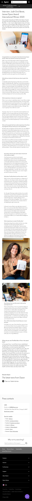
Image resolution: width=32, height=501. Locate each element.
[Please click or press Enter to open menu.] (2, 2)
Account (4, 462)
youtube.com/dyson (14, 421)
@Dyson (12, 425)
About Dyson (5, 475)
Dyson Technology (14, 431)
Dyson (11, 429)
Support (4, 471)
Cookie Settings (18, 489)
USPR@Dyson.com (14, 407)
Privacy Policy (5, 489)
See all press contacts (8, 411)
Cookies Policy (11, 489)
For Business (5, 467)
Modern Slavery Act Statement (17, 491)
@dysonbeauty (13, 427)
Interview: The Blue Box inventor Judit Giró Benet (10, 6)
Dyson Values (6, 480)
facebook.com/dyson (15, 423)
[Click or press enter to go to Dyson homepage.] (6, 2)
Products (4, 458)
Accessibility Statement (7, 494)
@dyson (11, 418)
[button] (16, 47)
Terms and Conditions (6, 491)
